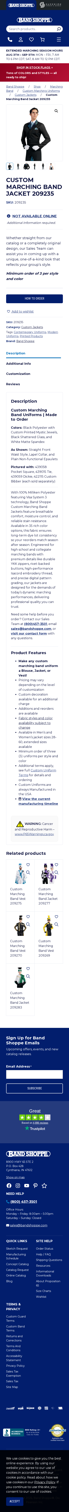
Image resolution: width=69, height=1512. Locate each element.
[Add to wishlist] (28, 865)
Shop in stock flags (33, 67)
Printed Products (31, 336)
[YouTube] (27, 1185)
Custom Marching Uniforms (41, 91)
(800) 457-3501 (24, 1202)
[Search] (59, 28)
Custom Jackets (25, 95)
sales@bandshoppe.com (31, 629)
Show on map (15, 1177)
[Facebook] (9, 1185)
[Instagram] (18, 1185)
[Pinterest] (35, 1185)
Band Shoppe (15, 86)
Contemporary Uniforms (30, 332)
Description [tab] (15, 353)
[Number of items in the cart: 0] (42, 39)
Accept (15, 1501)
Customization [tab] (18, 374)
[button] (56, 111)
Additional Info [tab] (18, 363)
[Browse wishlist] (31, 39)
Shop (37, 86)
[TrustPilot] (44, 1185)
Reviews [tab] (13, 384)
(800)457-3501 (35, 624)
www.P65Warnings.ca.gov (34, 834)
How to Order (34, 298)
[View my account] (21, 39)
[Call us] (10, 39)
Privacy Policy (44, 1482)
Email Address (18, 1066)
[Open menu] (59, 39)
